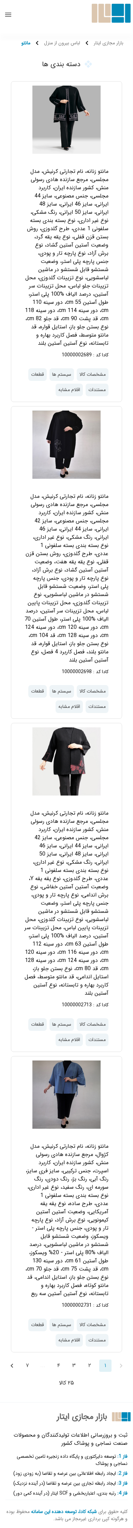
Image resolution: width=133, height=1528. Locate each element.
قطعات (37, 374)
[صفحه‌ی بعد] (12, 1366)
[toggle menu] (8, 14)
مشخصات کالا (92, 374)
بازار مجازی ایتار (108, 43)
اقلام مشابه (69, 390)
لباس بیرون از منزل (62, 43)
